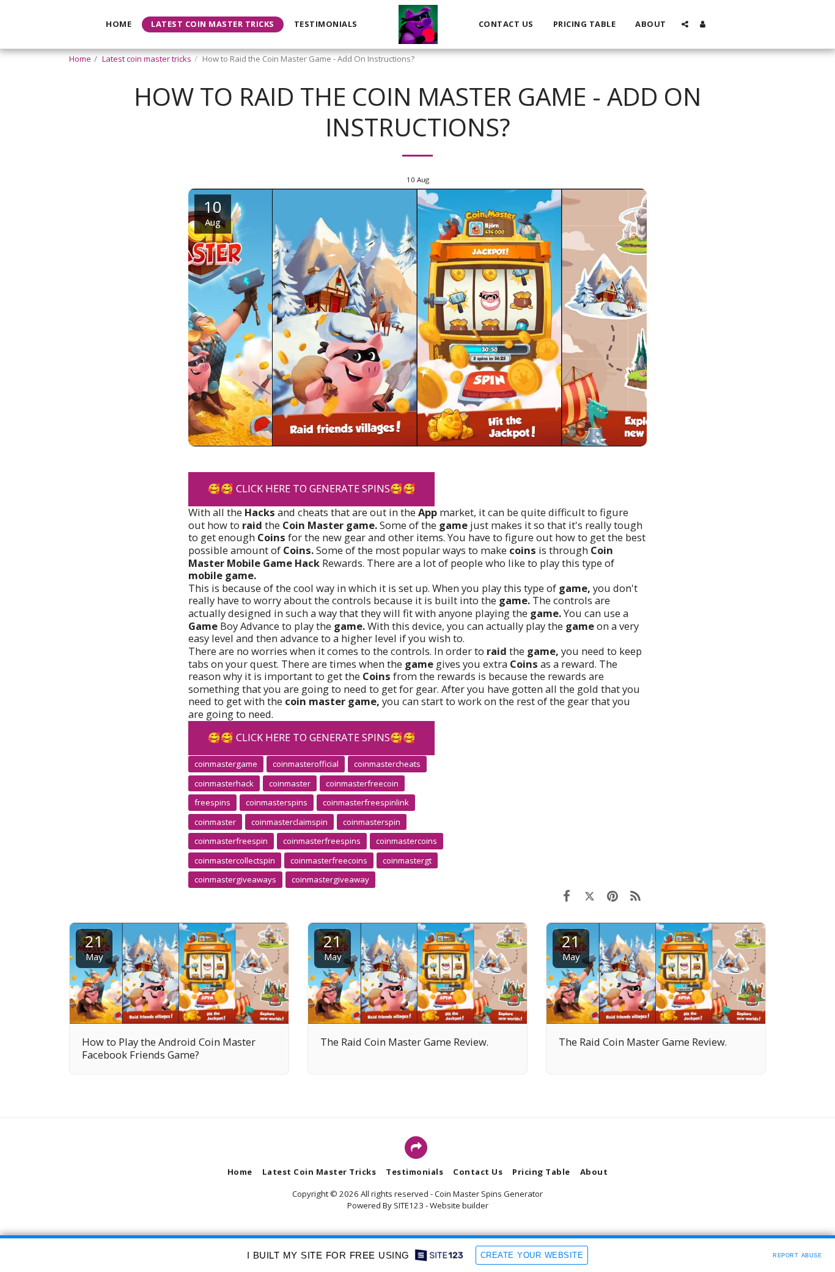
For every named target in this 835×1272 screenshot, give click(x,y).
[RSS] (635, 896)
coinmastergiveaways (235, 879)
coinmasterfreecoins (328, 860)
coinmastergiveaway (330, 879)
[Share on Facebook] (566, 896)
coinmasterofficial (306, 763)
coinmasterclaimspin (289, 821)
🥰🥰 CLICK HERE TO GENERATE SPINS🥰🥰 (312, 488)
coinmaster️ (290, 783)
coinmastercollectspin (234, 860)
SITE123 (409, 1205)
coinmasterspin (371, 821)
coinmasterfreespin (231, 840)
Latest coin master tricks (146, 58)
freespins (212, 802)
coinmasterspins (276, 802)
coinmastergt (407, 860)
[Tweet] (589, 896)
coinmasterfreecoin (362, 783)
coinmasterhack (224, 783)
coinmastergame (225, 763)
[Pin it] (612, 896)
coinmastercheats (387, 763)
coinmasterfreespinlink (366, 802)
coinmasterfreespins (322, 840)
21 (94, 946)
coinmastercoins (406, 840)
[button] (685, 24)
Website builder (459, 1205)
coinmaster (215, 821)
